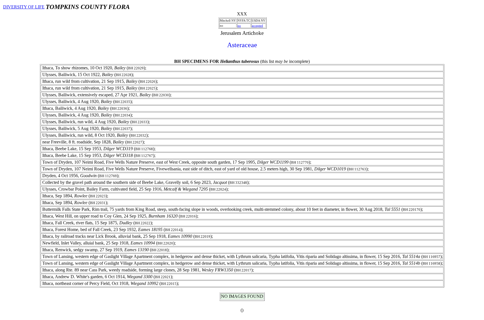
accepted (257, 25)
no (239, 25)
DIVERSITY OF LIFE (24, 6)
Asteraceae (242, 45)
